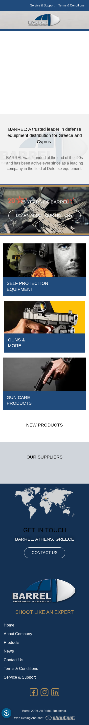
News (9, 651)
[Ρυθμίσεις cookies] (6, 713)
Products (11, 642)
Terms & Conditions (71, 5)
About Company (18, 634)
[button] (47, 102)
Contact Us (13, 660)
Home (9, 625)
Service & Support (42, 5)
